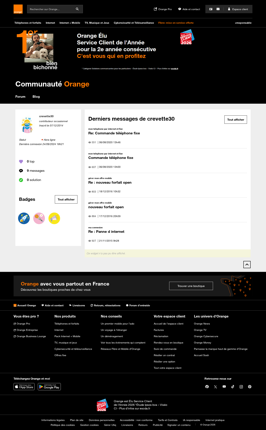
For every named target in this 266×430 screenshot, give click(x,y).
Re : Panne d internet (106, 231)
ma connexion (95, 227)
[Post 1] (39, 218)
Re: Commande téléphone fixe (114, 133)
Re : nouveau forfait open (110, 182)
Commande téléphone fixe (110, 157)
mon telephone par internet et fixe (105, 128)
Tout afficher (66, 199)
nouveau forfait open (106, 207)
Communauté (52, 83)
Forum (20, 96)
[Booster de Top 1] (24, 218)
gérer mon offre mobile (100, 178)
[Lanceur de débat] (54, 218)
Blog (36, 96)
